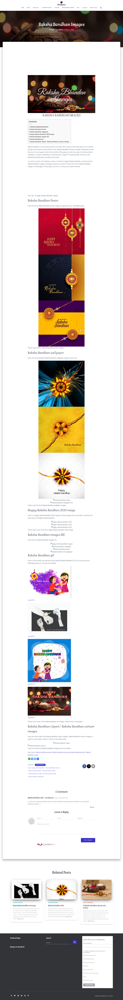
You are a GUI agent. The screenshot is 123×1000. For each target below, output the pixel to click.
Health (86, 966)
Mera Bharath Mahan (68, 7)
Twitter (14, 996)
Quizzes (85, 7)
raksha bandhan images (35, 773)
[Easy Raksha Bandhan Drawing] (26, 889)
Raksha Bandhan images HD (39, 137)
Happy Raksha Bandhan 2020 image (42, 134)
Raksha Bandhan (40, 764)
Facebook (11, 996)
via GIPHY (31, 600)
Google (18, 996)
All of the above (88, 980)
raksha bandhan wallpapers (36, 776)
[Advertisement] (61, 61)
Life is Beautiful (88, 969)
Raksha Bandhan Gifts (56, 906)
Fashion (57, 7)
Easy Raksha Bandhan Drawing (24, 906)
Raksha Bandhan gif (36, 139)
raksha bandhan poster (49, 773)
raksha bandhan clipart (34, 770)
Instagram (24, 996)
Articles (35, 7)
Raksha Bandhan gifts (77, 752)
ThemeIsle (110, 996)
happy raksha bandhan (38, 768)
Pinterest (28, 996)
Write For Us (93, 7)
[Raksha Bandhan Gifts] (61, 889)
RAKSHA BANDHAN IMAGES (39, 127)
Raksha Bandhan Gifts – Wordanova (41, 798)
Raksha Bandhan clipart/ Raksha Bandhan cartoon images (49, 142)
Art (78, 7)
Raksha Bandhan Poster (38, 129)
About (28, 7)
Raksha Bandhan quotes (43, 752)
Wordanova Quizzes (90, 955)
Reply (92, 807)
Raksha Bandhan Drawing (61, 752)
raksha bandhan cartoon (53, 768)
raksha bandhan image (48, 770)
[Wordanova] (61, 3)
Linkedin (21, 996)
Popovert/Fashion (89, 962)
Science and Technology (91, 973)
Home (22, 7)
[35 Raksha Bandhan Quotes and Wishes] (96, 889)
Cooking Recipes (46, 7)
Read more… (20, 919)
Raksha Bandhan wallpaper (39, 132)
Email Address (87, 943)
